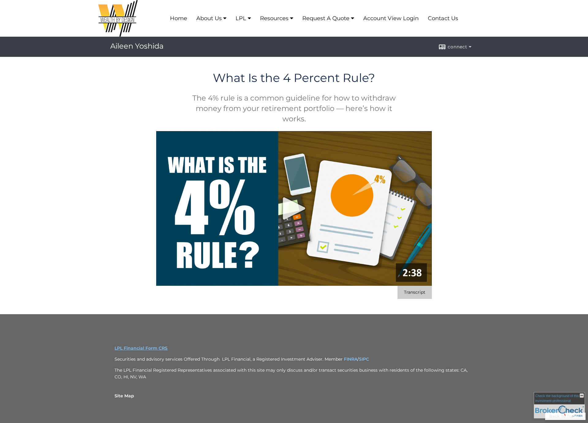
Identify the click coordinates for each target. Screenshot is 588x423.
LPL (241, 18)
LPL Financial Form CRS (141, 348)
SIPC (364, 359)
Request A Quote (325, 18)
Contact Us (443, 18)
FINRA (350, 359)
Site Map (124, 396)
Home (178, 18)
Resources (274, 18)
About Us (209, 18)
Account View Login (391, 18)
